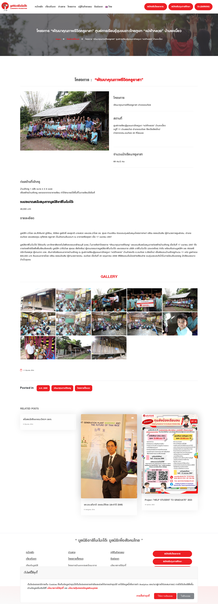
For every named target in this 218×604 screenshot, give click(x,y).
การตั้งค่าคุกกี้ (143, 596)
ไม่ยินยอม (185, 595)
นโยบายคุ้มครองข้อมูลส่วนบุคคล (83, 588)
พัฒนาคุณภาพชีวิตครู (62, 388)
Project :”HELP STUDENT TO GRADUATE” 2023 (168, 500)
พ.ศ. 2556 (43, 388)
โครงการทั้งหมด (83, 388)
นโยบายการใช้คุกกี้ (55, 588)
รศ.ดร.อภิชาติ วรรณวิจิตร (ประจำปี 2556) (103, 504)
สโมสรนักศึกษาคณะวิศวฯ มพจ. (37, 419)
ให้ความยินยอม (165, 595)
